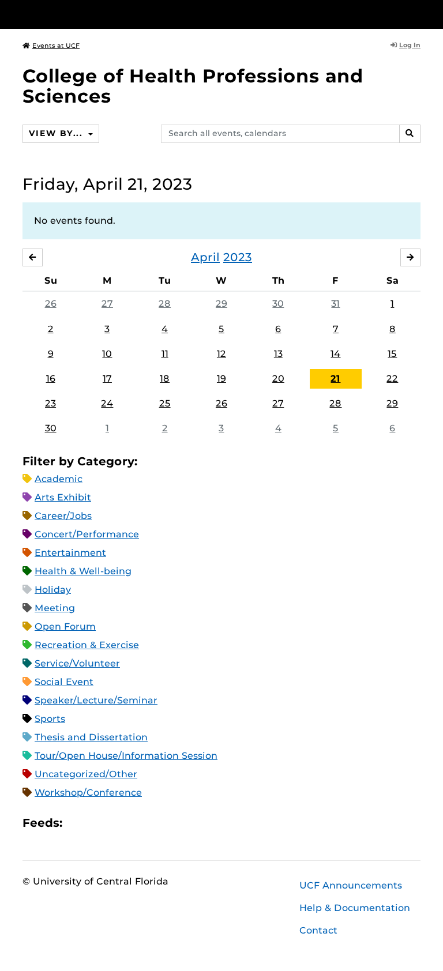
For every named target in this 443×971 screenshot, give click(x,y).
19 (221, 378)
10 (107, 353)
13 (278, 353)
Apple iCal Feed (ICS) (77, 823)
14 (335, 353)
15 (392, 353)
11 (165, 353)
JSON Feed (156, 823)
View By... (57, 133)
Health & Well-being (83, 571)
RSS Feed (116, 823)
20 (278, 378)
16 (50, 378)
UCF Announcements (350, 885)
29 (221, 303)
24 (107, 403)
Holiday (53, 589)
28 (165, 303)
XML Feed (136, 823)
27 (107, 303)
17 (107, 378)
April (205, 257)
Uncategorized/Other (86, 774)
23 (50, 403)
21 (335, 378)
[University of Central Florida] (99, 14)
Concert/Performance (87, 534)
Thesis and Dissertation (91, 737)
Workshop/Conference (88, 792)
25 (165, 403)
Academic (58, 478)
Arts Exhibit (63, 497)
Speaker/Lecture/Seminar (96, 700)
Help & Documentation (354, 907)
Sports (50, 718)
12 (221, 353)
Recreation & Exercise (87, 644)
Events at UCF (56, 46)
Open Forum (65, 626)
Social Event (64, 681)
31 (335, 303)
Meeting (55, 608)
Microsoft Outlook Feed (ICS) (97, 823)
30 (278, 303)
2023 (237, 257)
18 (165, 378)
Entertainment (70, 552)
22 (392, 378)
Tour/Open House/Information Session (126, 755)
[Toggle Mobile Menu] (417, 14)
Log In (410, 45)
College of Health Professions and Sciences (192, 86)
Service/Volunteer (77, 663)
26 (51, 303)
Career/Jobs (63, 515)
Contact (318, 930)
